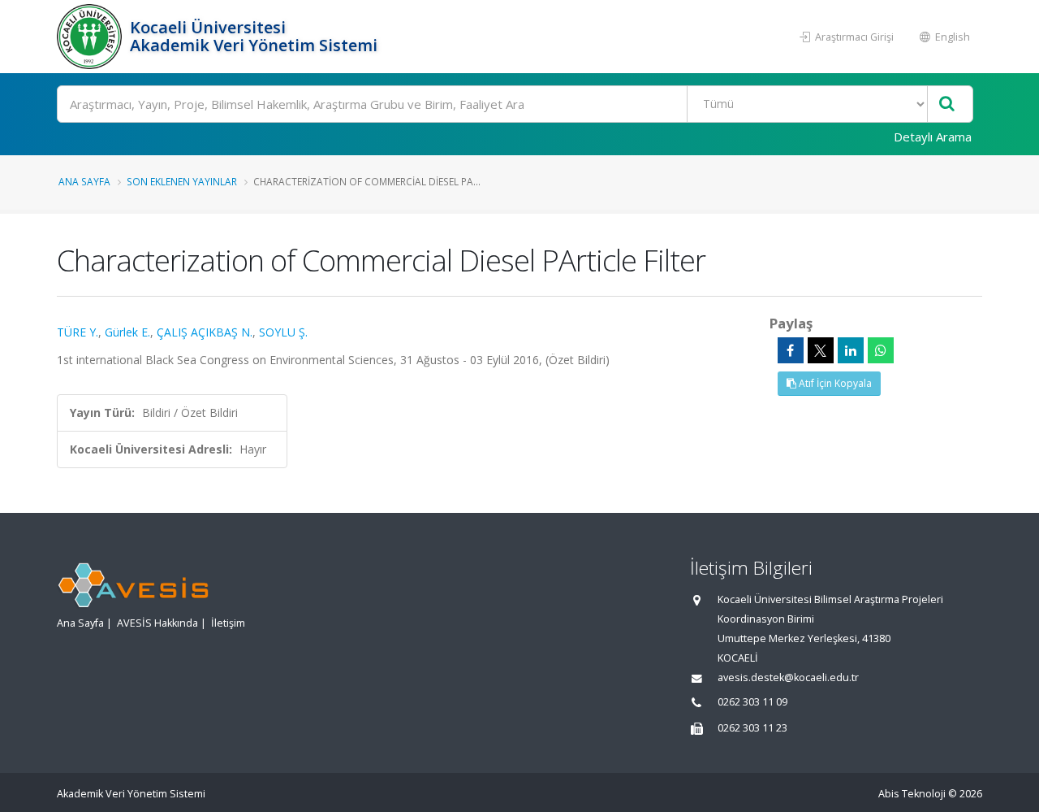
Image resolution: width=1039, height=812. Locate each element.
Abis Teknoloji (912, 794)
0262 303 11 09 (752, 702)
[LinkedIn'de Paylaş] (851, 350)
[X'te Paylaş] (821, 350)
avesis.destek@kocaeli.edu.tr (788, 677)
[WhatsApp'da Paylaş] (881, 350)
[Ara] (947, 104)
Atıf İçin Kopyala (834, 383)
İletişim (228, 623)
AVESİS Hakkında (157, 623)
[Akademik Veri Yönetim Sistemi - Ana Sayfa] (91, 36)
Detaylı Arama (933, 136)
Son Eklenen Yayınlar (182, 181)
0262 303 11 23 (752, 728)
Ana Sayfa (84, 181)
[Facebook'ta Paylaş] (791, 350)
